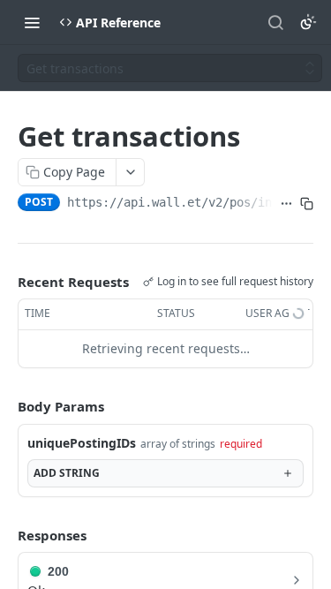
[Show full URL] (286, 204)
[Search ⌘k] (275, 22)
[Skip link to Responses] (5, 535)
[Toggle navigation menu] (32, 22)
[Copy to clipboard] (306, 204)
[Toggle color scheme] (308, 22)
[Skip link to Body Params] (5, 406)
